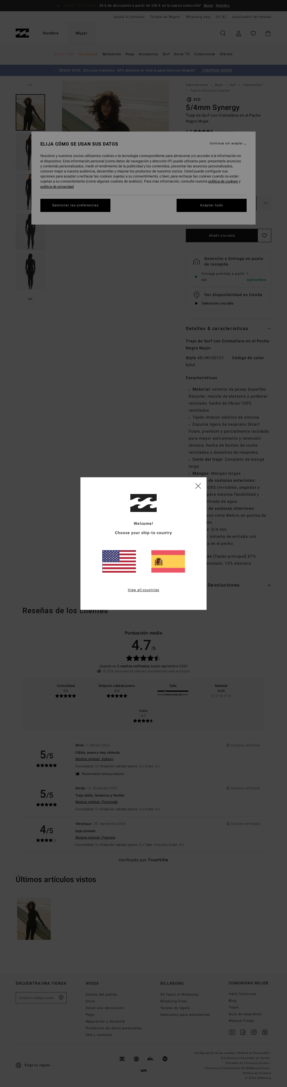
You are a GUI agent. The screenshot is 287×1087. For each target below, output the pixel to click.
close (198, 485)
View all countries (143, 589)
